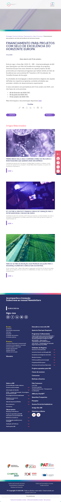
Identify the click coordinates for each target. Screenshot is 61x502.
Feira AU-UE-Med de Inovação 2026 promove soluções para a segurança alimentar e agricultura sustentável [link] (29, 265)
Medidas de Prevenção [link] (17, 487)
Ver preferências (30, 496)
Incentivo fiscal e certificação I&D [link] (41, 352)
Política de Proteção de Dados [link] (17, 483)
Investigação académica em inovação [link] (14, 420)
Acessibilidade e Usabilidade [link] (16, 485)
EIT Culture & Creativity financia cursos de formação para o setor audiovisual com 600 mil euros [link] (29, 212)
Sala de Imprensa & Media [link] (13, 401)
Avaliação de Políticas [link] (12, 424)
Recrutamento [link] (10, 404)
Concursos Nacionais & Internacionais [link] (16, 343)
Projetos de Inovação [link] (12, 348)
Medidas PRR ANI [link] (10, 350)
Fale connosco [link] (47, 499)
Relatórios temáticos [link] (12, 417)
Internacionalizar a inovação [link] (13, 347)
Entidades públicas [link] (11, 337)
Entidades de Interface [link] (12, 335)
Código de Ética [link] (44, 485)
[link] (11, 4)
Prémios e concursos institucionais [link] (12, 398)
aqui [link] (39, 101)
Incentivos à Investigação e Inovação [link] (16, 345)
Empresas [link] (8, 333)
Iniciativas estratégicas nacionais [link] (41, 354)
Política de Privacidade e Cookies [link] (18, 499)
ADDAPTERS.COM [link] (30, 492)
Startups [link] (8, 332)
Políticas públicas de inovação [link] (40, 360)
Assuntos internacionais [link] (39, 349)
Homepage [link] (9, 36)
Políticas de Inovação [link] (11, 352)
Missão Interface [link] (36, 357)
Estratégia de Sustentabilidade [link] (15, 395)
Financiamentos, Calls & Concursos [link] (33, 36)
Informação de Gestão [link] (12, 390)
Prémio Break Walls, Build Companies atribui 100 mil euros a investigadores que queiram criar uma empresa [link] (28, 160)
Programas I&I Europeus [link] (38, 362)
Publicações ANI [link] (10, 426)
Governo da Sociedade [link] (12, 387)
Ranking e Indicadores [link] (12, 411)
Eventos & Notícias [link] (18, 36)
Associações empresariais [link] (13, 330)
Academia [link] (8, 328)
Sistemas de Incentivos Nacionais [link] (41, 365)
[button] (52, 4)
